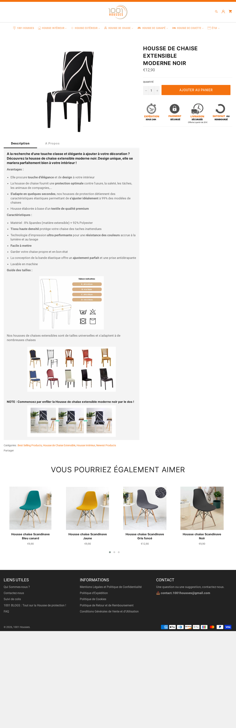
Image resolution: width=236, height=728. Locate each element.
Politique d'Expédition (94, 593)
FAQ (6, 611)
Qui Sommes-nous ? (17, 587)
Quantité (148, 82)
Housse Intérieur (86, 445)
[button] (110, 552)
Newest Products (106, 445)
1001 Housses (21, 627)
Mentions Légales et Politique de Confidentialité (111, 587)
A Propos (52, 143)
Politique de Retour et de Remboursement (106, 605)
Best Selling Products (30, 445)
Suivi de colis (12, 599)
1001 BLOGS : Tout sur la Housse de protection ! (35, 605)
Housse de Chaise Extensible (59, 445)
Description (20, 143)
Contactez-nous (14, 593)
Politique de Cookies (93, 599)
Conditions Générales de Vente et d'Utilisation (109, 611)
